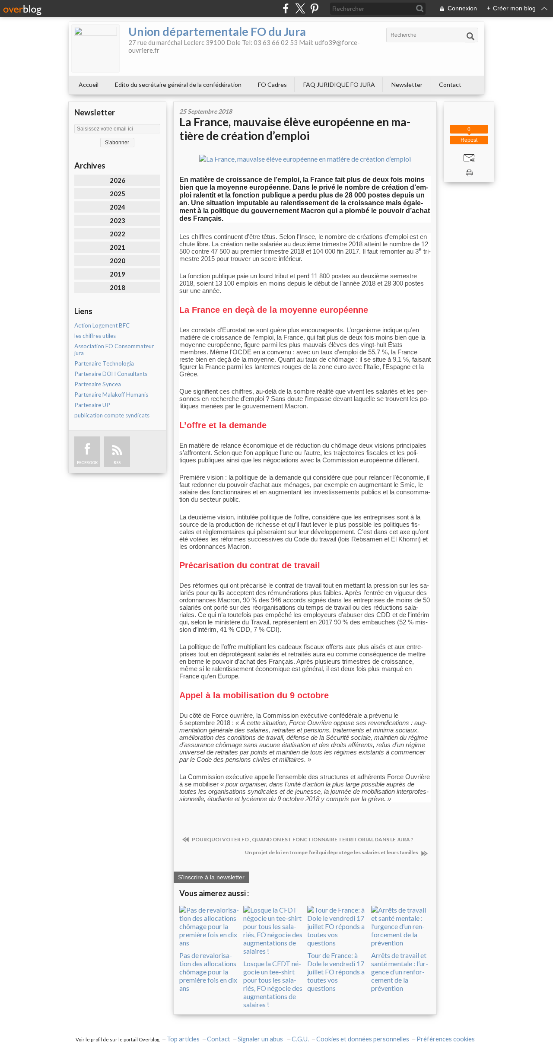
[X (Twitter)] (300, 8)
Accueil (89, 84)
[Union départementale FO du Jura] (95, 48)
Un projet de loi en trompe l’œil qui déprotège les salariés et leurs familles (332, 852)
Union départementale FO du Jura (217, 31)
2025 (117, 193)
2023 (117, 220)
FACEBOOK (87, 462)
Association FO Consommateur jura (114, 349)
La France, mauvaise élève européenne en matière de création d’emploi (294, 129)
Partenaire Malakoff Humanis (111, 394)
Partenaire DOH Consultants (110, 373)
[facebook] (285, 8)
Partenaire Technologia (104, 363)
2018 (117, 287)
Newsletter (407, 84)
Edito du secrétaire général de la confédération (178, 84)
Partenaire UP (92, 404)
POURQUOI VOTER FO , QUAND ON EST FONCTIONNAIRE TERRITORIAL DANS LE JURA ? (302, 839)
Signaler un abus (261, 1039)
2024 (117, 207)
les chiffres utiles (95, 335)
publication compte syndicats (111, 415)
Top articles (183, 1039)
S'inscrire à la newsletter (211, 877)
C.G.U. (300, 1039)
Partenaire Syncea (97, 384)
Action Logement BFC (102, 325)
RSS (117, 462)
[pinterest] (314, 8)
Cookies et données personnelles (362, 1039)
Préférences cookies (445, 1039)
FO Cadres (272, 84)
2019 (117, 274)
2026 (117, 180)
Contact (450, 84)
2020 (117, 260)
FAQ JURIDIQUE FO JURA (339, 84)
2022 (117, 234)
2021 (117, 247)
